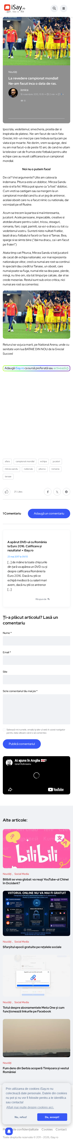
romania (55, 468)
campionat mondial (25, 461)
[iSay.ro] (14, 8)
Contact (61, 1129)
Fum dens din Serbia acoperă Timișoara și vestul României (36, 1070)
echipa (43, 461)
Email (7, 652)
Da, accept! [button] (52, 1117)
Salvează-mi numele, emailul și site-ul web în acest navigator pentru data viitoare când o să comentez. (36, 731)
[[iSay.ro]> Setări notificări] (9, 1131)
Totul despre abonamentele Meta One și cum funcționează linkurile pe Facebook (33, 1010)
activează (60, 368)
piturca (42, 468)
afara (7, 461)
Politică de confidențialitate (21, 1129)
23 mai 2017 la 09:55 (17, 556)
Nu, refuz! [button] (21, 1117)
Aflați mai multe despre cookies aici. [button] (30, 1107)
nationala (28, 468)
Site (5, 671)
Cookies (47, 1129)
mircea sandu (11, 468)
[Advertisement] (36, 413)
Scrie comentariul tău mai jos (20, 691)
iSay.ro (19, 368)
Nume (7, 633)
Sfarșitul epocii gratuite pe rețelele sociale (32, 947)
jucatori (56, 461)
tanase (8, 476)
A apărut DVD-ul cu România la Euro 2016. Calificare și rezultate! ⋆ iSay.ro (27, 546)
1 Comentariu (12, 513)
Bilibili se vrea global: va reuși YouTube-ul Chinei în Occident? (36, 881)
